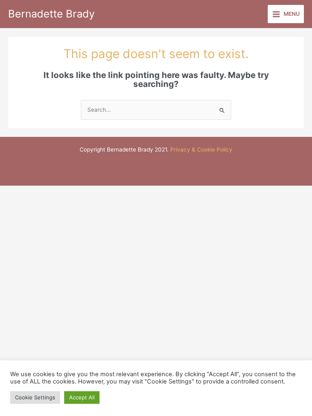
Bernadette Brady (51, 13)
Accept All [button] (82, 397)
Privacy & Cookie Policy (201, 149)
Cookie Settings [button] (35, 397)
